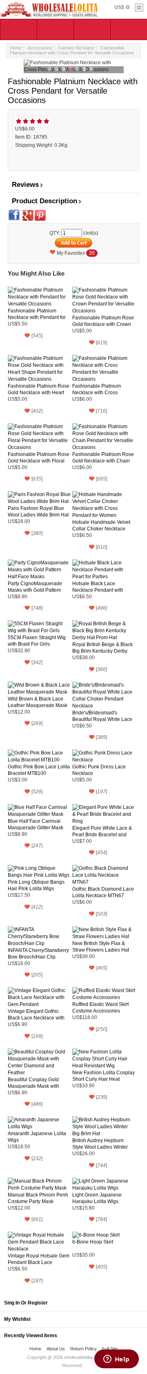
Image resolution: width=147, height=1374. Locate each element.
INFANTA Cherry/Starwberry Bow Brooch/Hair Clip (38, 953)
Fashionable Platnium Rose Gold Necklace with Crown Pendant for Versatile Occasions (103, 321)
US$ (119, 7)
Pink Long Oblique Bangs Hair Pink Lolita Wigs (36, 885)
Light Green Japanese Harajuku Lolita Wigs (97, 1198)
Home (16, 47)
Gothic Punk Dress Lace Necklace (99, 770)
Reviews (25, 185)
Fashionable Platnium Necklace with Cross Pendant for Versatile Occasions (96, 389)
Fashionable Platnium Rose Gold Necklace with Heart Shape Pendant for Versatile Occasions (39, 389)
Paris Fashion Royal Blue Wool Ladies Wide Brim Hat (38, 511)
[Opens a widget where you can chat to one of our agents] (116, 1359)
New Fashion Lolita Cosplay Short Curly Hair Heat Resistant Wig (103, 1076)
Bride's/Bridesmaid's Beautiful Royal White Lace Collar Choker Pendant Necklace (102, 716)
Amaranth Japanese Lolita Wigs (37, 1137)
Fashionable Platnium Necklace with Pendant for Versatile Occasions (37, 314)
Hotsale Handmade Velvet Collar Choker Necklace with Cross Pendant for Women (101, 525)
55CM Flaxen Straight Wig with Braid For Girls (37, 641)
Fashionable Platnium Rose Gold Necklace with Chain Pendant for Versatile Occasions (103, 457)
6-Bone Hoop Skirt (92, 1242)
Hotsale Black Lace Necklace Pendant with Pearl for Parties (97, 587)
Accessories (39, 47)
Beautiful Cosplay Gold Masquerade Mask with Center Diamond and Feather (33, 1083)
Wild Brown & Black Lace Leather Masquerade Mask (37, 702)
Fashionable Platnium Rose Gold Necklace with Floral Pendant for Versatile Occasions (38, 457)
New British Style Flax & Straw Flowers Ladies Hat (100, 947)
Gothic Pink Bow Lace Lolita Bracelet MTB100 (39, 770)
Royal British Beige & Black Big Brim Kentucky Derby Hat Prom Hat (102, 648)
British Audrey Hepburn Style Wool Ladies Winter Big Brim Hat (100, 1144)
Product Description (44, 201)
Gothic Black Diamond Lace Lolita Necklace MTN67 (103, 892)
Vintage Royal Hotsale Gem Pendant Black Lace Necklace (38, 1259)
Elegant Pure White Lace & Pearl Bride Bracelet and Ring (102, 831)
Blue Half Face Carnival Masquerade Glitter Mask (35, 824)
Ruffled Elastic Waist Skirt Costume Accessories (100, 1007)
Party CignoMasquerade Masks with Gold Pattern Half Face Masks (35, 587)
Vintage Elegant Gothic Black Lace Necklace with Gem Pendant (36, 1014)
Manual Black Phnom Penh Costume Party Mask (38, 1198)
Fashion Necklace (76, 47)
